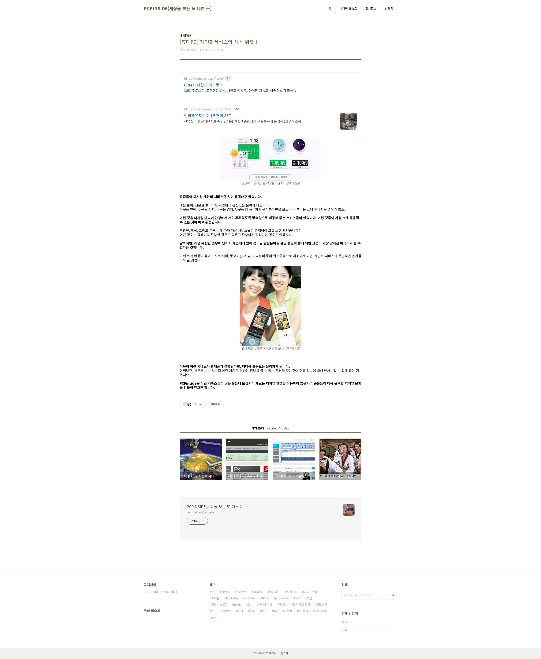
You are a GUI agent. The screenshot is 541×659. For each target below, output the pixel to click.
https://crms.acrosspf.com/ (204, 78)
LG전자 (303, 611)
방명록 (389, 8)
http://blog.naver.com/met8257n (208, 109)
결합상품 (321, 604)
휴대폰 (215, 598)
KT (213, 592)
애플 (309, 598)
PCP (265, 611)
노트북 (288, 611)
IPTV (265, 598)
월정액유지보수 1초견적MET (207, 115)
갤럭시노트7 (219, 604)
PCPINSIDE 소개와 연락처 (160, 592)
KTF (214, 611)
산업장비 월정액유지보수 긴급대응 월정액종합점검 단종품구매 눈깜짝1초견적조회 (242, 121)
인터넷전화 (265, 604)
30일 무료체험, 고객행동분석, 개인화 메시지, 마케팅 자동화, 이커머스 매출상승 (240, 90)
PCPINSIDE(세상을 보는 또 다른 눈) (178, 8)
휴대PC (258, 592)
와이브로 (250, 598)
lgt (250, 604)
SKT (241, 611)
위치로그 (370, 8)
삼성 (252, 611)
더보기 (213, 617)
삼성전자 (292, 592)
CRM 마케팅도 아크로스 (203, 84)
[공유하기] (195, 404)
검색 (393, 595)
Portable (232, 598)
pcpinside (282, 598)
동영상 (282, 604)
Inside (237, 604)
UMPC (226, 592)
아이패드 (274, 592)
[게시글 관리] (201, 404)
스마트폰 (241, 592)
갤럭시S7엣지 (301, 604)
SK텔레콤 (320, 611)
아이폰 (227, 611)
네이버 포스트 (348, 8)
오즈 (298, 598)
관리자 (284, 653)
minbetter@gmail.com (203, 512)
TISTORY (271, 653)
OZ (276, 611)
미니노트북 (311, 592)
